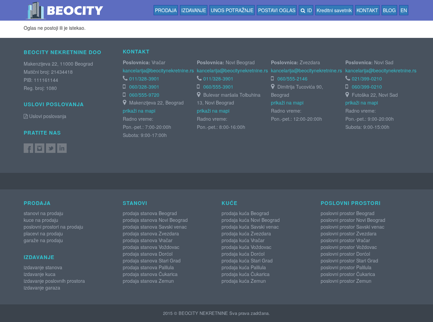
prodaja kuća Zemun (244, 280)
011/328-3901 (144, 78)
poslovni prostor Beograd (347, 213)
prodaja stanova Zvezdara (151, 233)
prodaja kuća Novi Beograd (251, 219)
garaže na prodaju (43, 240)
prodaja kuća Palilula (244, 267)
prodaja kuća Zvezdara (246, 233)
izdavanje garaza (42, 287)
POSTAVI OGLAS (276, 10)
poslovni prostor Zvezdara (349, 233)
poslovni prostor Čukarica (348, 274)
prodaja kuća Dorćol (243, 253)
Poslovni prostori (351, 203)
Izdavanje (193, 10)
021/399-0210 (367, 78)
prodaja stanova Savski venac (155, 226)
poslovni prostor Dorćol (345, 253)
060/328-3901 (144, 86)
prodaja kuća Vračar (243, 240)
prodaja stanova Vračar (148, 240)
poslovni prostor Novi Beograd (353, 219)
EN (404, 10)
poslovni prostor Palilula (346, 267)
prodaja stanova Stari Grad (152, 260)
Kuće (229, 203)
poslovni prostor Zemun (346, 280)
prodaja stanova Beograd (150, 213)
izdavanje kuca (39, 274)
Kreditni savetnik (334, 10)
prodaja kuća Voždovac (246, 247)
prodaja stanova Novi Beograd (155, 219)
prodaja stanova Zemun (148, 280)
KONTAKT (367, 10)
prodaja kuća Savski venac (250, 226)
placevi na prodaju (43, 233)
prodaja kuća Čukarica (246, 274)
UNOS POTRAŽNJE (232, 10)
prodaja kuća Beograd (245, 213)
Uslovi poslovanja (47, 116)
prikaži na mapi (139, 110)
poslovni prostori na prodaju (53, 226)
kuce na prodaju (41, 219)
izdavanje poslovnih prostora (54, 280)
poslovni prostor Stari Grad (349, 260)
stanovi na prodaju (43, 213)
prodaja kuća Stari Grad (247, 260)
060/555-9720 (144, 94)
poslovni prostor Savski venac (352, 226)
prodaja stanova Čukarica (150, 274)
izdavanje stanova (43, 267)
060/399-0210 (367, 86)
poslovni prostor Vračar (345, 240)
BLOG (389, 10)
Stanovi (135, 203)
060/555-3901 (218, 86)
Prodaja (166, 10)
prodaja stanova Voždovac (151, 247)
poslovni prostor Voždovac (349, 247)
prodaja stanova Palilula (148, 267)
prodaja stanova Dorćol (148, 253)
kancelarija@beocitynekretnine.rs (158, 70)
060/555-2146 (292, 78)
